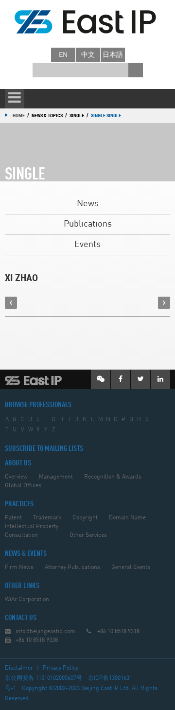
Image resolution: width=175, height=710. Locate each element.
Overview (16, 477)
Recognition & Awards (112, 477)
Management (56, 477)
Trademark (47, 518)
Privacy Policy (60, 668)
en (63, 55)
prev (11, 303)
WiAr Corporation (27, 600)
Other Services (88, 535)
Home (19, 115)
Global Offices (23, 486)
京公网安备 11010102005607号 (43, 678)
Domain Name (127, 518)
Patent (13, 518)
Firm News (19, 567)
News (88, 203)
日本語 (113, 55)
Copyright (85, 518)
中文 (88, 55)
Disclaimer (19, 668)
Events (87, 244)
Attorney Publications (72, 567)
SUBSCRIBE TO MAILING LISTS (44, 449)
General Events (130, 567)
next (164, 303)
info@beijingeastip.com (45, 632)
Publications (88, 224)
